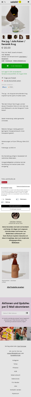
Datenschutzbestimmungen (23, 186)
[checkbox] (2, 199)
